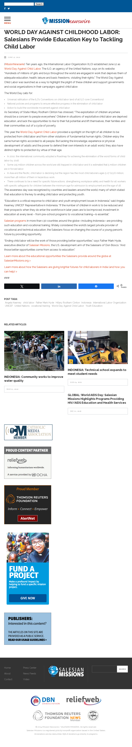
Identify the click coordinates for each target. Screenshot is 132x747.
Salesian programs (15, 220)
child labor (28, 302)
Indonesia (86, 302)
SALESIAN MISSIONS (70, 727)
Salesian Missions (39, 245)
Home (7, 667)
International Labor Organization (109, 302)
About (7, 673)
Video (26, 679)
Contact (8, 679)
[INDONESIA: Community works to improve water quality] (34, 351)
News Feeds (29, 673)
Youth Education (94, 306)
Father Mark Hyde (45, 302)
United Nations (22, 306)
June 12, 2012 (14, 57)
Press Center (29, 667)
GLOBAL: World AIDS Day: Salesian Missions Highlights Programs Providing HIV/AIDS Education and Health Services (97, 398)
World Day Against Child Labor (22, 68)
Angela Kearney (13, 302)
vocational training (40, 306)
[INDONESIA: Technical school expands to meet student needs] (98, 347)
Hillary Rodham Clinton (68, 302)
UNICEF (9, 306)
